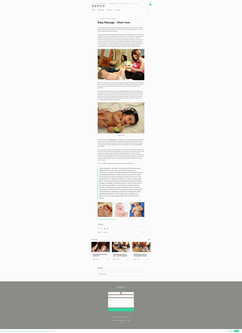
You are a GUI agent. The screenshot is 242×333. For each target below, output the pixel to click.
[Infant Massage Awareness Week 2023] (100, 247)
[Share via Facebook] (98, 228)
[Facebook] (98, 6)
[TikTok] (95, 6)
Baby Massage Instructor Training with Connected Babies (140, 255)
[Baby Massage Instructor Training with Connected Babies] (141, 247)
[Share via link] (107, 228)
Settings (230, 331)
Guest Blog (117, 10)
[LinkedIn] (93, 6)
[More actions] (143, 18)
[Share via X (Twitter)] (101, 228)
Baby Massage (101, 10)
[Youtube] (101, 6)
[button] (150, 4)
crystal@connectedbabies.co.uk (121, 317)
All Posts (93, 10)
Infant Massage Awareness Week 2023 (100, 255)
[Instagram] (104, 6)
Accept (236, 331)
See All (149, 239)
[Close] (240, 331)
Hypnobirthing (109, 10)
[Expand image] (105, 209)
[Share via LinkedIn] (104, 228)
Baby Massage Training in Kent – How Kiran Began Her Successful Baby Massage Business (120, 255)
